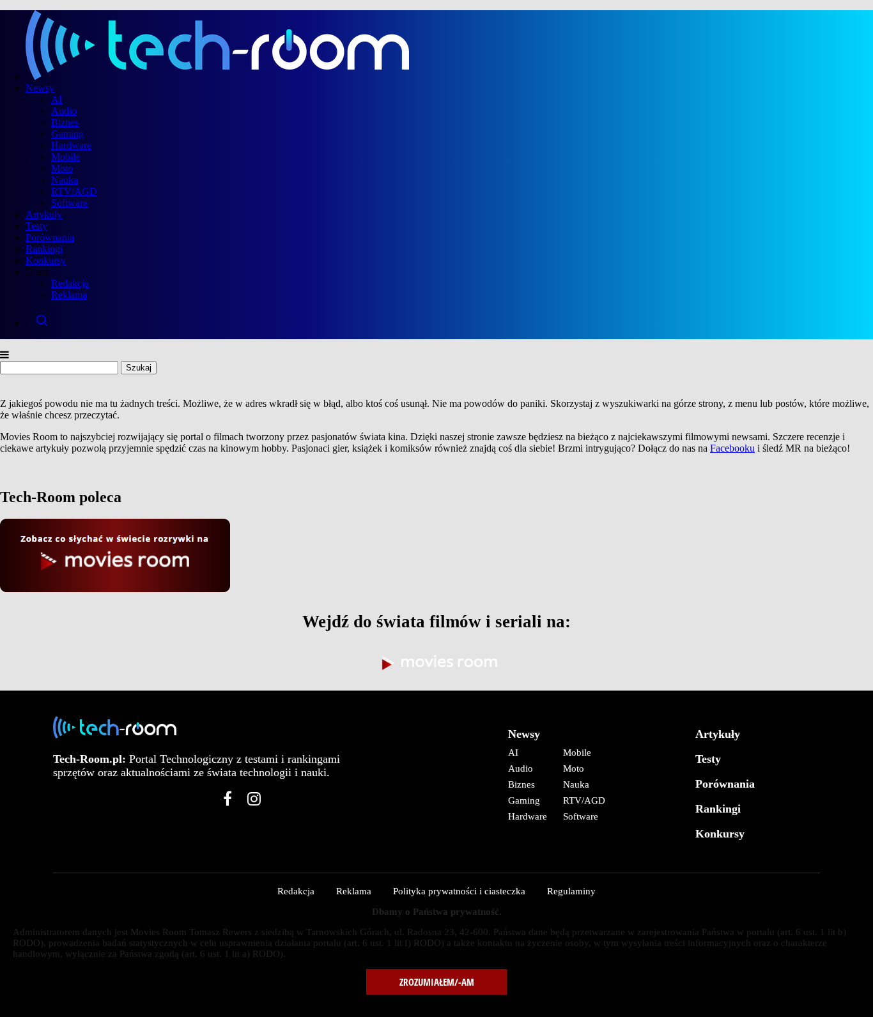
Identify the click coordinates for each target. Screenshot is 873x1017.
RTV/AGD (74, 191)
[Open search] (449, 320)
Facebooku (732, 448)
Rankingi (44, 248)
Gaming (67, 133)
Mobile (65, 156)
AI (56, 99)
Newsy (40, 87)
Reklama (69, 294)
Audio (64, 110)
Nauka (64, 179)
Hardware (71, 145)
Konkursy (46, 260)
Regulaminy (571, 891)
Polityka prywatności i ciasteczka (459, 891)
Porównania (50, 237)
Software (69, 202)
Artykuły (44, 214)
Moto (62, 168)
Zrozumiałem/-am (436, 981)
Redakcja (70, 283)
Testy (36, 225)
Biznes (65, 122)
